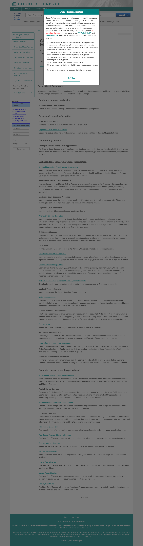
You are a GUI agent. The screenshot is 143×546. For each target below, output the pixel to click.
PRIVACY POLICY (84, 33)
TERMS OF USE (52, 35)
